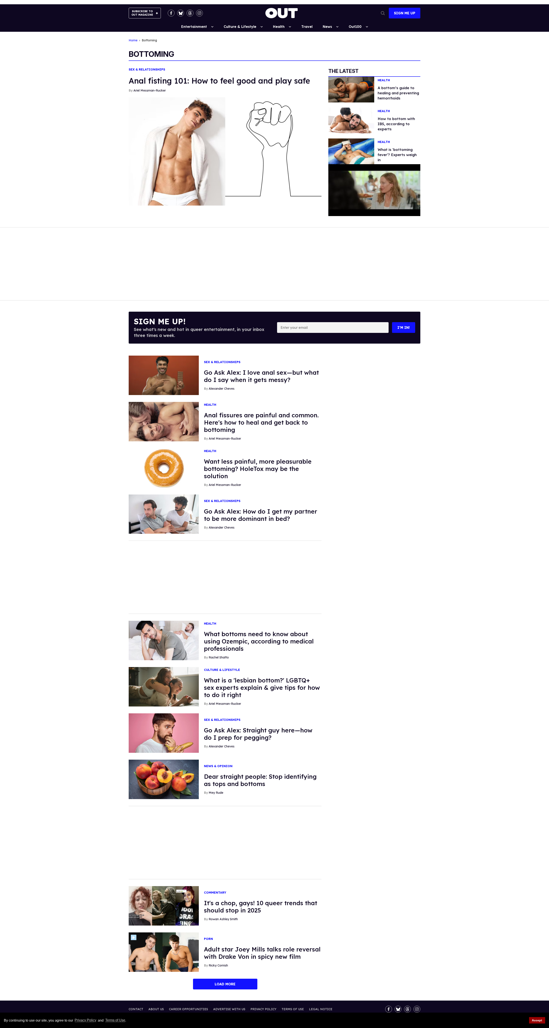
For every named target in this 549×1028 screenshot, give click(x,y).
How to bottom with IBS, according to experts (396, 123)
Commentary (215, 892)
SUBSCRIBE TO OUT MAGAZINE (142, 13)
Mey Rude (216, 792)
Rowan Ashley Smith (223, 919)
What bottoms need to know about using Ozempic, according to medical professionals (259, 641)
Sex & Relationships (147, 69)
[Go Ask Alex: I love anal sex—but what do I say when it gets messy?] (164, 375)
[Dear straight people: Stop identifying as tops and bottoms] (164, 779)
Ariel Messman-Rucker (149, 90)
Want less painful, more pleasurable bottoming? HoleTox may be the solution (258, 469)
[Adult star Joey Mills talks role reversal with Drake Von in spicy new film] (164, 952)
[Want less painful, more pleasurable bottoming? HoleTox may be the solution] (164, 467)
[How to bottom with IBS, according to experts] (351, 120)
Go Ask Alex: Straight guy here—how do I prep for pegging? (258, 733)
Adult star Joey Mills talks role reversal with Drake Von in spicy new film (262, 952)
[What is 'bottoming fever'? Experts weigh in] (351, 151)
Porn (208, 939)
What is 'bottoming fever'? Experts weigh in (397, 154)
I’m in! (403, 327)
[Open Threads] (190, 13)
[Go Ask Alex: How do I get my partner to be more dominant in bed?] (164, 514)
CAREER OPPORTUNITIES (188, 1009)
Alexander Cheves (221, 388)
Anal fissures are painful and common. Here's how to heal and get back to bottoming (261, 422)
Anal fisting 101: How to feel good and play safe (219, 81)
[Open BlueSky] (180, 13)
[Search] (382, 13)
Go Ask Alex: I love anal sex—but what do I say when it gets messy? (261, 376)
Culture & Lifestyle (240, 26)
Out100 (355, 26)
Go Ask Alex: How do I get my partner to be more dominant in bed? (260, 515)
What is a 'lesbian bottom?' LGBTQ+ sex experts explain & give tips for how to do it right (262, 687)
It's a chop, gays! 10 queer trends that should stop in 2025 (260, 906)
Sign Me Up (404, 13)
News (327, 26)
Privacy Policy (85, 1020)
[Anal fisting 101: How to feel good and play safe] (225, 151)
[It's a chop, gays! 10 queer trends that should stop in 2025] (164, 905)
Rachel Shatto (219, 657)
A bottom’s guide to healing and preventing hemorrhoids (398, 93)
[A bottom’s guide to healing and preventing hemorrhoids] (351, 89)
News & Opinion (218, 766)
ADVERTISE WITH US (229, 1009)
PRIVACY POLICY (263, 1009)
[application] (374, 190)
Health (279, 26)
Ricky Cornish (218, 965)
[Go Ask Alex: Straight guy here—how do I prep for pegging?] (164, 733)
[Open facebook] (171, 13)
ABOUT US (156, 1009)
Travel (306, 26)
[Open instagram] (199, 13)
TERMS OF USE (293, 1009)
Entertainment (194, 26)
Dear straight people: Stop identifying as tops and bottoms (260, 780)
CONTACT (136, 1009)
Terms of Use (115, 1020)
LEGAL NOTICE (320, 1009)
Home (133, 40)
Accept (537, 1020)
